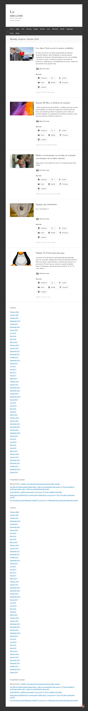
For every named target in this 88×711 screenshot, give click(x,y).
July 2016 (13, 403)
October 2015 (14, 430)
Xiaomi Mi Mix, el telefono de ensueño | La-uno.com (26, 492)
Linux (48, 29)
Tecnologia (51, 92)
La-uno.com (16, 13)
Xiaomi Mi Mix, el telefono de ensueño (53, 102)
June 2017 (13, 369)
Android (50, 145)
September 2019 (15, 321)
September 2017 (15, 360)
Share (17, 33)
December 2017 (15, 351)
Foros (12, 33)
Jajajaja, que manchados (46, 204)
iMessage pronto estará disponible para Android (63, 500)
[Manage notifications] (83, 706)
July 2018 (13, 333)
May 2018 (13, 336)
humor (49, 194)
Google (35, 29)
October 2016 (14, 394)
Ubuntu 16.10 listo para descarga (50, 252)
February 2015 (14, 454)
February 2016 (14, 418)
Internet (42, 29)
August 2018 (14, 330)
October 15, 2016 (41, 242)
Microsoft (55, 29)
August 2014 (14, 472)
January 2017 (14, 384)
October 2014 (14, 466)
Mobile (62, 29)
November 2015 (15, 427)
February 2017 (14, 381)
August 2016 (14, 400)
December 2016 (15, 388)
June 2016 (13, 406)
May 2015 (13, 445)
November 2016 (15, 391)
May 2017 (13, 372)
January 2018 (14, 348)
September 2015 (15, 433)
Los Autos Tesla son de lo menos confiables (55, 48)
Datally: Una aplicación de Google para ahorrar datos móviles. (41, 484)
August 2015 (14, 436)
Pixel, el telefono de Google (53, 492)
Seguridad (69, 29)
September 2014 (15, 469)
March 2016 (13, 415)
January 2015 (14, 457)
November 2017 (15, 354)
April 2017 (13, 375)
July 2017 (13, 366)
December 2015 (15, 424)
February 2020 (14, 312)
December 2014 (15, 460)
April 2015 (13, 448)
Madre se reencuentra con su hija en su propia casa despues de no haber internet (56, 157)
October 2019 (14, 318)
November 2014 (15, 463)
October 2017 (14, 357)
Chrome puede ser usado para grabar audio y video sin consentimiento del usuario (42, 488)
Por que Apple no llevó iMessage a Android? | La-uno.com (28, 500)
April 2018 (13, 339)
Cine (22, 29)
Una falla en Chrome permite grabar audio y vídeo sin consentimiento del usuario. (35, 487)
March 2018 (13, 342)
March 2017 (13, 378)
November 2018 (15, 327)
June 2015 (13, 442)
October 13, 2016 (41, 297)
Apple (17, 29)
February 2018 (14, 345)
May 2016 (13, 409)
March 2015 (13, 451)
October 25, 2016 (41, 92)
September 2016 (15, 397)
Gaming (28, 29)
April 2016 (13, 412)
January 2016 (14, 421)
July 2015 (13, 439)
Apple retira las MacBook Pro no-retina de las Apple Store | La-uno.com (32, 495)
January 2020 (14, 315)
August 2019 (14, 324)
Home (12, 29)
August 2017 (14, 363)
